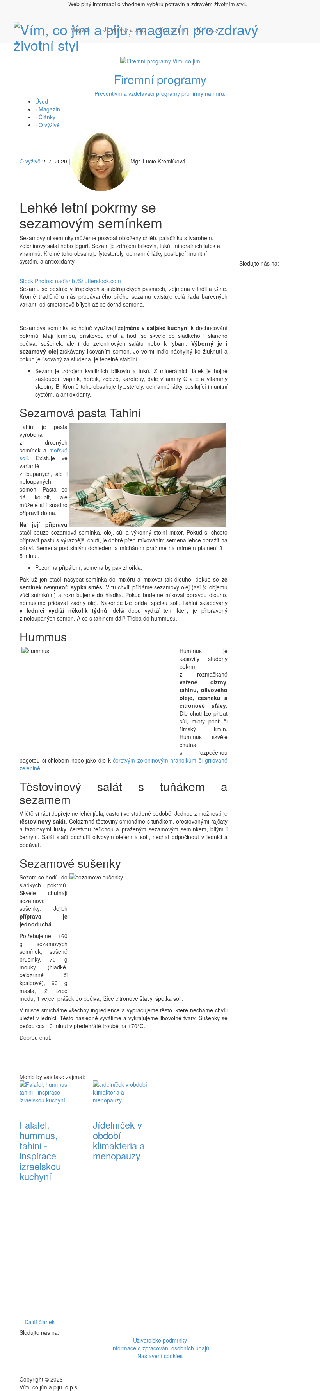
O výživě (49, 125)
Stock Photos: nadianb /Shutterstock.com (70, 281)
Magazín (81, 29)
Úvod (41, 101)
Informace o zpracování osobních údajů (160, 1348)
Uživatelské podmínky (160, 1340)
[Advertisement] (197, 1197)
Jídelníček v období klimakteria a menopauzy (119, 1140)
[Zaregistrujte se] (230, 25)
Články (47, 117)
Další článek (40, 1322)
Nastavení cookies (160, 1356)
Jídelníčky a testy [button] (124, 29)
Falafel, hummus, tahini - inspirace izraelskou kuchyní (40, 1150)
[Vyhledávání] (230, 37)
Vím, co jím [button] (171, 29)
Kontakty (208, 29)
